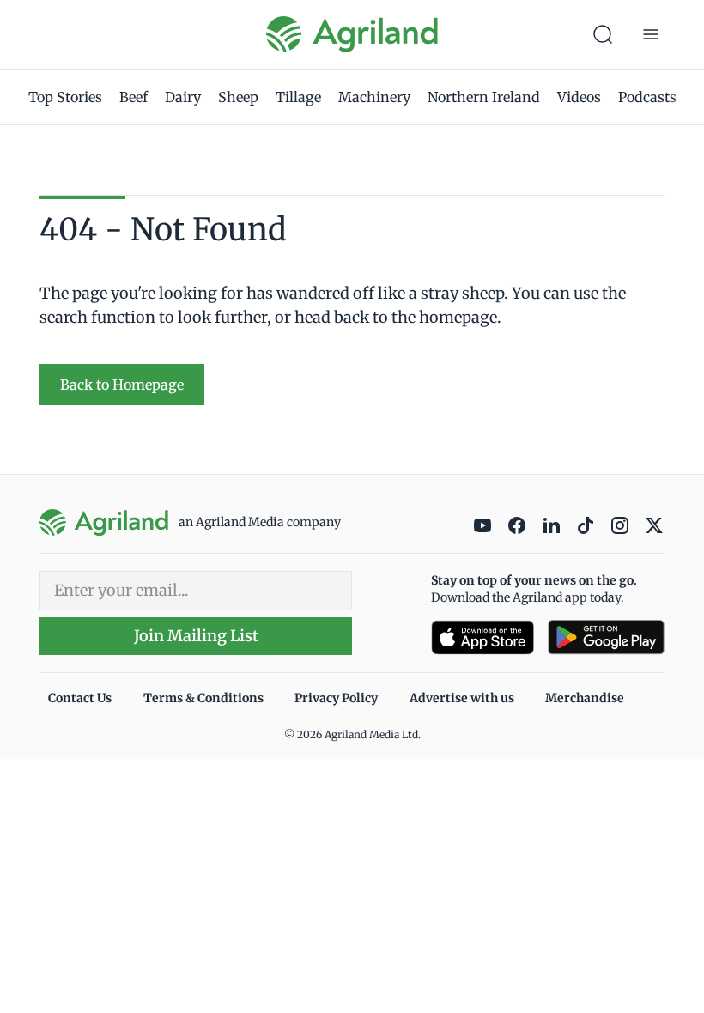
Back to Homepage (122, 384)
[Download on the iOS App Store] (482, 637)
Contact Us (80, 698)
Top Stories (65, 97)
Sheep (238, 97)
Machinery (374, 97)
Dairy (183, 97)
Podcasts (647, 97)
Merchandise (584, 698)
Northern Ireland (484, 97)
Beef (133, 97)
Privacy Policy (336, 698)
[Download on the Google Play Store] (606, 637)
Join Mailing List (196, 636)
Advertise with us (462, 698)
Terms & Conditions (203, 698)
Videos (579, 97)
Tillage (298, 97)
